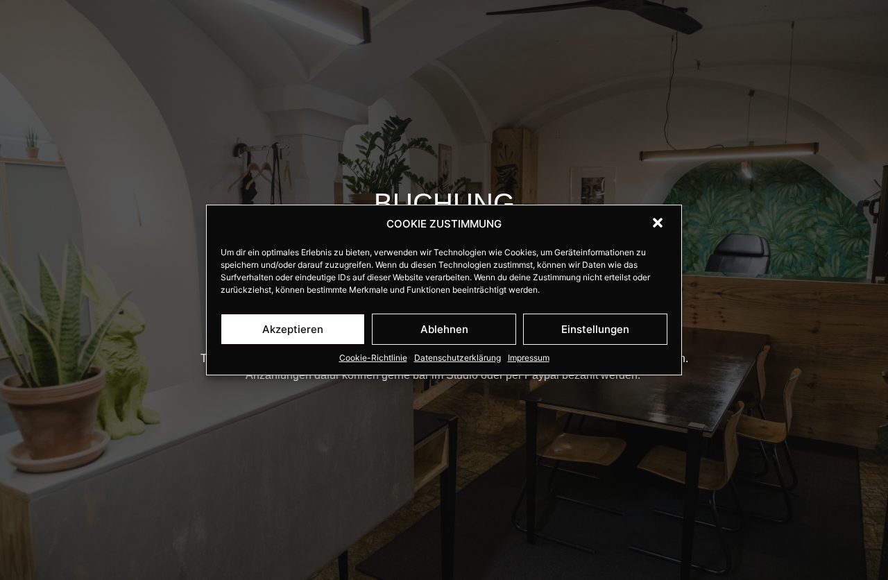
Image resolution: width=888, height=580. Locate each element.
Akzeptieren (292, 329)
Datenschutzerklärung (457, 357)
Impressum (528, 357)
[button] (659, 224)
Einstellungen (595, 329)
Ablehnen (444, 329)
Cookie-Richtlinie (373, 357)
